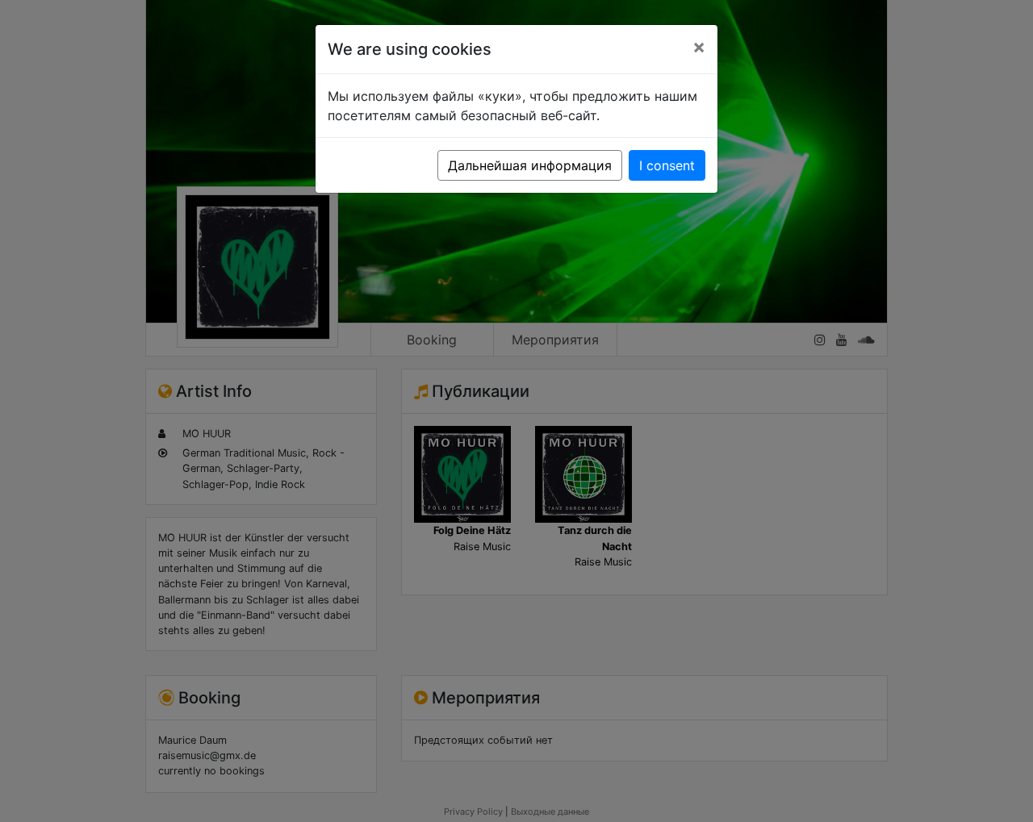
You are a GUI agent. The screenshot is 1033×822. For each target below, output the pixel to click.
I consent (667, 165)
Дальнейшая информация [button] (530, 165)
